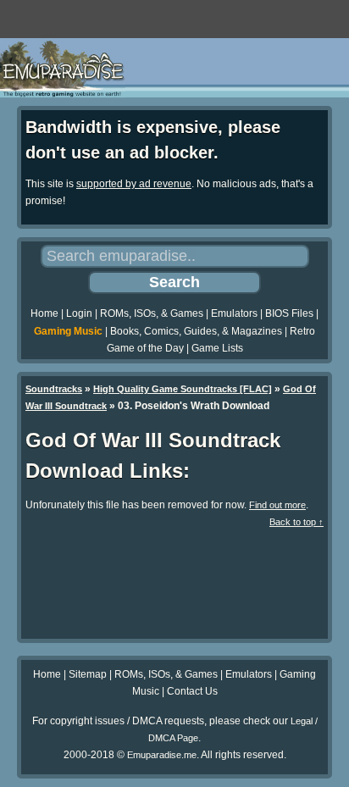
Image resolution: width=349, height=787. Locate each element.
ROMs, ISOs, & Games (151, 313)
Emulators (234, 313)
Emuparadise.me (162, 755)
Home (44, 313)
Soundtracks (53, 389)
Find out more (277, 505)
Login (79, 313)
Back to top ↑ (296, 522)
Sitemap (88, 674)
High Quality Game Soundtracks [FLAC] (182, 389)
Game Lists (217, 348)
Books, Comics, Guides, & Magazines (196, 331)
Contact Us (192, 691)
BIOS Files (289, 313)
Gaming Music (68, 331)
